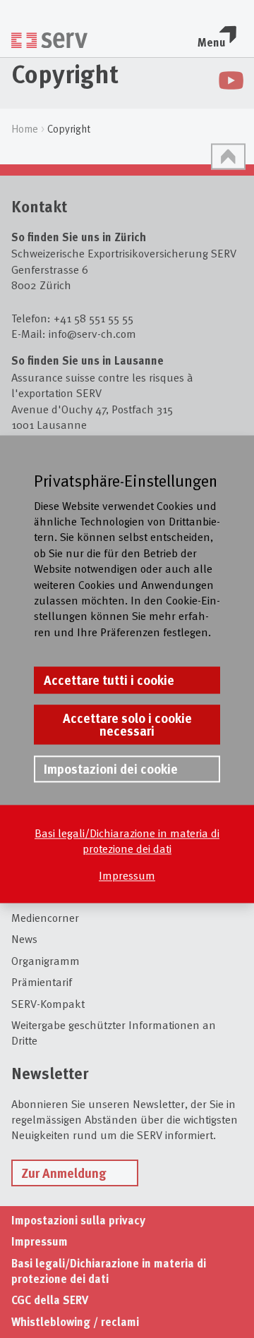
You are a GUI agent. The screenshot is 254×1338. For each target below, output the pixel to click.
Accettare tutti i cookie (109, 680)
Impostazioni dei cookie (111, 769)
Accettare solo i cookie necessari (127, 724)
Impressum (127, 875)
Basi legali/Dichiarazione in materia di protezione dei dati (127, 840)
